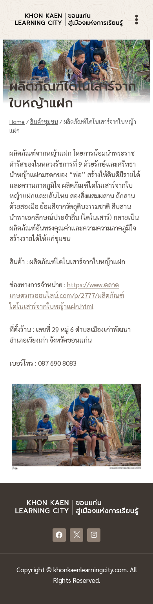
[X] (76, 535)
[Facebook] (59, 535)
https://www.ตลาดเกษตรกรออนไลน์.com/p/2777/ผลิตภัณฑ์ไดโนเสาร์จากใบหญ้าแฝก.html (66, 295)
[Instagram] (93, 535)
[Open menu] (136, 19)
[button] (76, 425)
